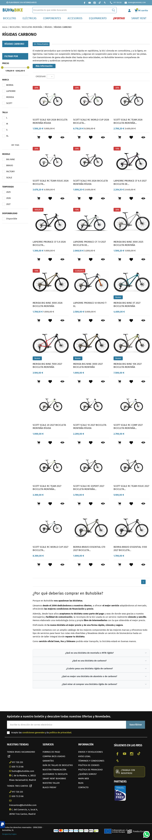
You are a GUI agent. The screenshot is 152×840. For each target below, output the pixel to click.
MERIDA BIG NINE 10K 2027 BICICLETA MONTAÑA (128, 365)
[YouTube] (89, 2)
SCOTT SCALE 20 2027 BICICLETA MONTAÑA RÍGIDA (49, 427)
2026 (8, 198)
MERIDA (10, 97)
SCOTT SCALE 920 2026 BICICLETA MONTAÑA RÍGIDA (50, 121)
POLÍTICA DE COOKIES (88, 765)
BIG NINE (10, 159)
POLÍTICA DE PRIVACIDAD (90, 769)
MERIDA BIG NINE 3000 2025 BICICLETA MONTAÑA (128, 243)
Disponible (11, 218)
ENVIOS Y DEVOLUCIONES (90, 752)
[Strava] (104, 2)
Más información (44, 66)
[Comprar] (38, 137)
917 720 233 (115, 2)
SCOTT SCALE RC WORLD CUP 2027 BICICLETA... (50, 549)
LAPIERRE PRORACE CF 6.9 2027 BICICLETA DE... (130, 182)
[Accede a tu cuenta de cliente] (129, 10)
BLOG (80, 783)
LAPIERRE (11, 91)
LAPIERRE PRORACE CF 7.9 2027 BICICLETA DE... (89, 243)
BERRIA (9, 85)
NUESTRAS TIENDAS (17, 744)
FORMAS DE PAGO (51, 752)
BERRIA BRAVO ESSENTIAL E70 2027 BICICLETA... (89, 549)
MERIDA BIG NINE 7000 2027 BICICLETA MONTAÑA (47, 365)
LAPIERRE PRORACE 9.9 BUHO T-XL (90, 304)
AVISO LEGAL (84, 756)
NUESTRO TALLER (51, 783)
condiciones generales (33, 732)
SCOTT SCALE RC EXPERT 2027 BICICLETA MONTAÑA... (88, 488)
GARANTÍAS (48, 760)
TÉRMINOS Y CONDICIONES (91, 760)
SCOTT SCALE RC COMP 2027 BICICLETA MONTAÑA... (128, 427)
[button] (2, 824)
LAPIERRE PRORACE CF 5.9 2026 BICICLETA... (49, 243)
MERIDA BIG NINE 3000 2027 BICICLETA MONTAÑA (88, 365)
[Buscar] (113, 10)
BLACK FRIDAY (49, 787)
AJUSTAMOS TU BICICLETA (55, 774)
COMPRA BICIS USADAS (54, 756)
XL (7, 136)
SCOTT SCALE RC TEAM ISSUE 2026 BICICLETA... (51, 182)
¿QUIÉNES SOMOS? (87, 774)
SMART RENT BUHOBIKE (54, 778)
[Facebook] (84, 2)
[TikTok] (99, 2)
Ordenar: (41, 76)
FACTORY (10, 171)
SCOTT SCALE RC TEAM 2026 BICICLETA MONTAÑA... (128, 121)
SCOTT (9, 103)
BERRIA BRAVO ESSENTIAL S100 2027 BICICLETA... (130, 549)
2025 (8, 192)
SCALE (9, 177)
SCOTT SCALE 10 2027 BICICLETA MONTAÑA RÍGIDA (89, 427)
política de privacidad (60, 732)
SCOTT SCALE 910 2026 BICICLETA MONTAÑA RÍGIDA (90, 182)
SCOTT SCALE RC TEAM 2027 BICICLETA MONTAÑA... (47, 488)
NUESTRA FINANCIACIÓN (54, 769)
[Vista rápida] (62, 137)
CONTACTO (83, 787)
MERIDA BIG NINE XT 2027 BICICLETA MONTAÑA (127, 304)
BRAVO (9, 165)
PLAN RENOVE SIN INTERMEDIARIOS (22, 2)
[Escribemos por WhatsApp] (145, 833)
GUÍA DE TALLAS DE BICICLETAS (58, 765)
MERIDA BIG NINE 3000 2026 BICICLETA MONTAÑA (47, 304)
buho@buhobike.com (135, 2)
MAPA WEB (83, 778)
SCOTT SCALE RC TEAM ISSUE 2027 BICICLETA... (131, 488)
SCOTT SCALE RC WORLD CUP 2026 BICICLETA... (91, 121)
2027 (8, 204)
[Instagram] (94, 2)
